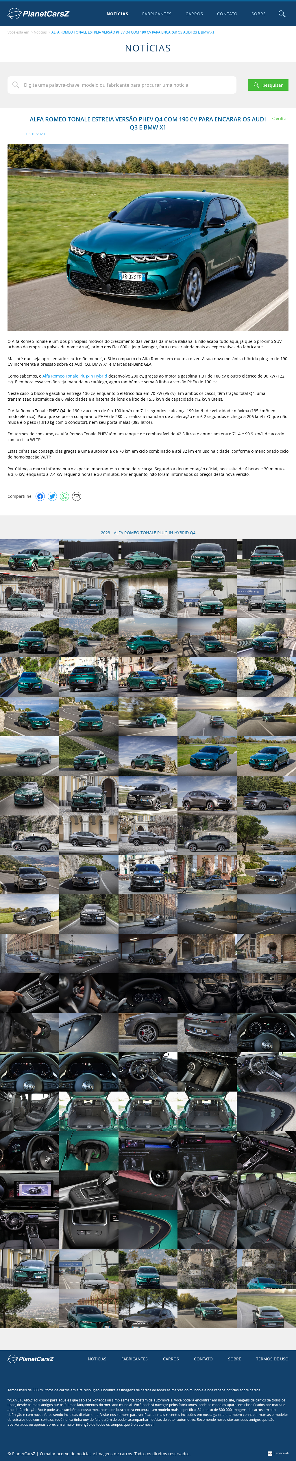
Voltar (282, 118)
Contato (227, 13)
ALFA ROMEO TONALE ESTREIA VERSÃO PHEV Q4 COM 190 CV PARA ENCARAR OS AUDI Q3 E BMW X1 (132, 32)
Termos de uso (272, 1359)
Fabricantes (157, 13)
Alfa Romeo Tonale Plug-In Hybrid (74, 376)
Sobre (258, 13)
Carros (194, 13)
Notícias (117, 13)
